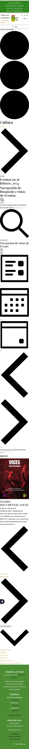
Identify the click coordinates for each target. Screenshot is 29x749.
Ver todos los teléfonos (14, 715)
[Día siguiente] (14, 444)
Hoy (1, 447)
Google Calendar (5, 650)
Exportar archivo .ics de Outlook (10, 663)
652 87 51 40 (15, 700)
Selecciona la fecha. (19, 450)
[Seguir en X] (24, 15)
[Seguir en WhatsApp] (27, 18)
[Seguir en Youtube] (24, 18)
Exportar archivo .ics (6, 660)
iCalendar (3, 652)
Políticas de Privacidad (14, 737)
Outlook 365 (4, 655)
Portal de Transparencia (14, 11)
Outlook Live (4, 658)
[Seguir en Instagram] (27, 15)
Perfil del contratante (14, 8)
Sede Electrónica (14, 3)
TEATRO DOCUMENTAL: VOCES (14, 503)
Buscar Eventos (4, 240)
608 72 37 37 (15, 706)
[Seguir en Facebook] (21, 15)
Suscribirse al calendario (6, 626)
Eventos (2, 126)
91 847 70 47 (15, 711)
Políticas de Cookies (14, 739)
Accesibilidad (14, 734)
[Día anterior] (14, 397)
